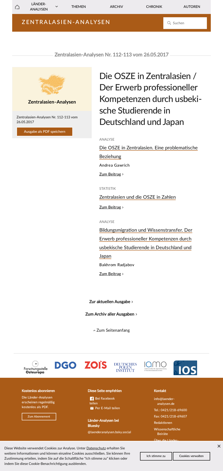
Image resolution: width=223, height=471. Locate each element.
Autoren (192, 7)
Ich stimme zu (156, 456)
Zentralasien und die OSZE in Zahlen (137, 197)
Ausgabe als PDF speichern (44, 131)
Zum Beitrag (110, 174)
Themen (78, 7)
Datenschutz (96, 448)
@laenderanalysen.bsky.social (109, 432)
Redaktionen (163, 422)
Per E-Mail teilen (107, 408)
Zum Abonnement (39, 416)
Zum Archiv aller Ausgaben (109, 314)
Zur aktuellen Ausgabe (109, 302)
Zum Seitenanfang (113, 330)
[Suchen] (169, 23)
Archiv (116, 7)
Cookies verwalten (191, 456)
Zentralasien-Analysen (66, 22)
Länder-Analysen (39, 6)
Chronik (154, 7)
